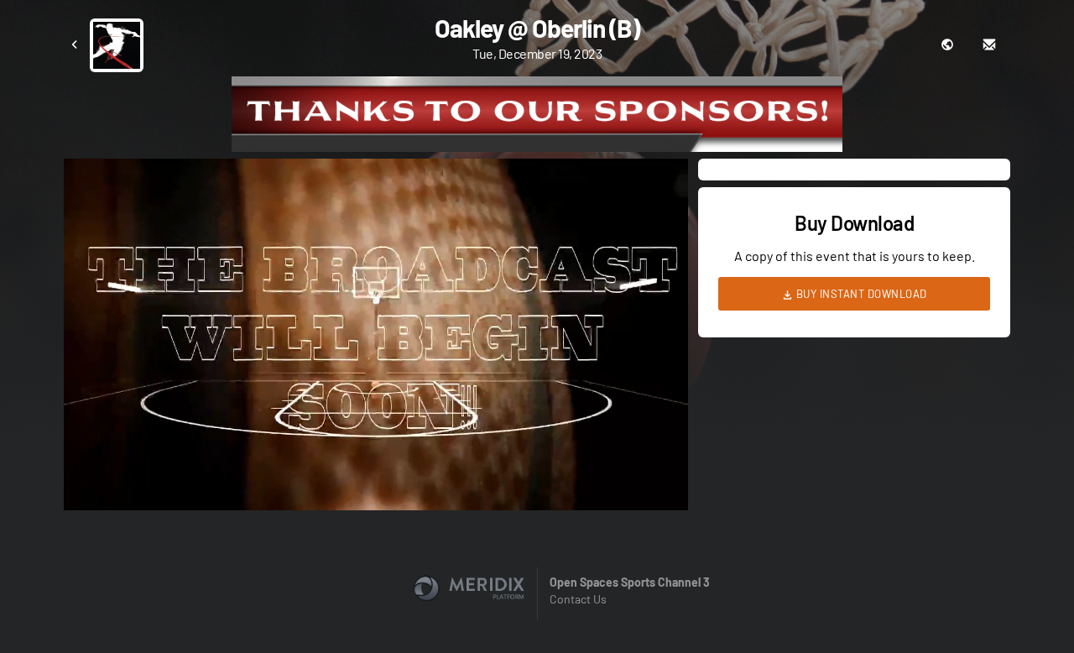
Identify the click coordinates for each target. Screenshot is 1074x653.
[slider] (376, 449)
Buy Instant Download (860, 293)
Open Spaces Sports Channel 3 (630, 582)
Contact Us (578, 599)
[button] (381, 339)
